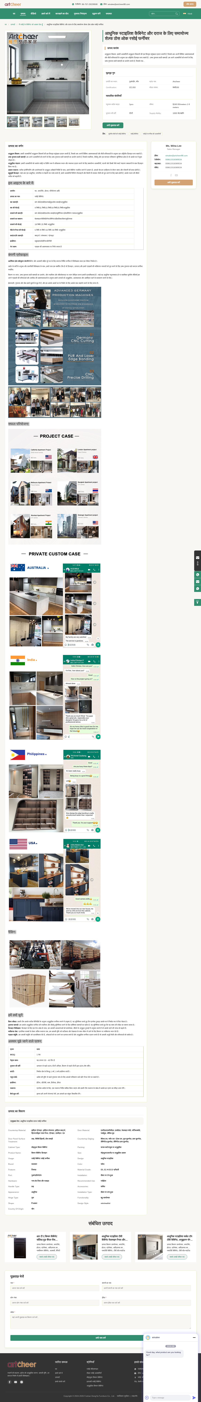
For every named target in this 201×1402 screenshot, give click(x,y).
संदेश (12, 1312)
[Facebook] (171, 175)
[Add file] (147, 1398)
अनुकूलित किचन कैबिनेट (95, 1386)
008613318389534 (173, 159)
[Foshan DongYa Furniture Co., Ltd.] (13, 4)
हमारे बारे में (46, 13)
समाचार (109, 13)
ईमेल (104, 1297)
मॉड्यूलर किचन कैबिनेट (95, 1377)
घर (14, 13)
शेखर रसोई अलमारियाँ (94, 1373)
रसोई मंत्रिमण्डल (92, 1369)
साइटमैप (134, 1396)
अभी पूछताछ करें (113, 125)
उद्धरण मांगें (96, 13)
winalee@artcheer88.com (119, 4)
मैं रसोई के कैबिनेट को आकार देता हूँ (31, 24)
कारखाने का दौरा (62, 13)
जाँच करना (189, 4)
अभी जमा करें (101, 1338)
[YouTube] (176, 175)
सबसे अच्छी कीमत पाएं (46, 1257)
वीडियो (33, 13)
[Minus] (194, 1337)
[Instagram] (22, 1382)
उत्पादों (13, 24)
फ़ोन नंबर (13, 1297)
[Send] (194, 1398)
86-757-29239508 (89, 4)
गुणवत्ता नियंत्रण (80, 13)
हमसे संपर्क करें (60, 1381)
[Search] (176, 13)
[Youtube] (16, 1382)
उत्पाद (23, 13)
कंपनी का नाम (106, 1283)
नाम (12, 1283)
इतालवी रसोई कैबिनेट (94, 1381)
